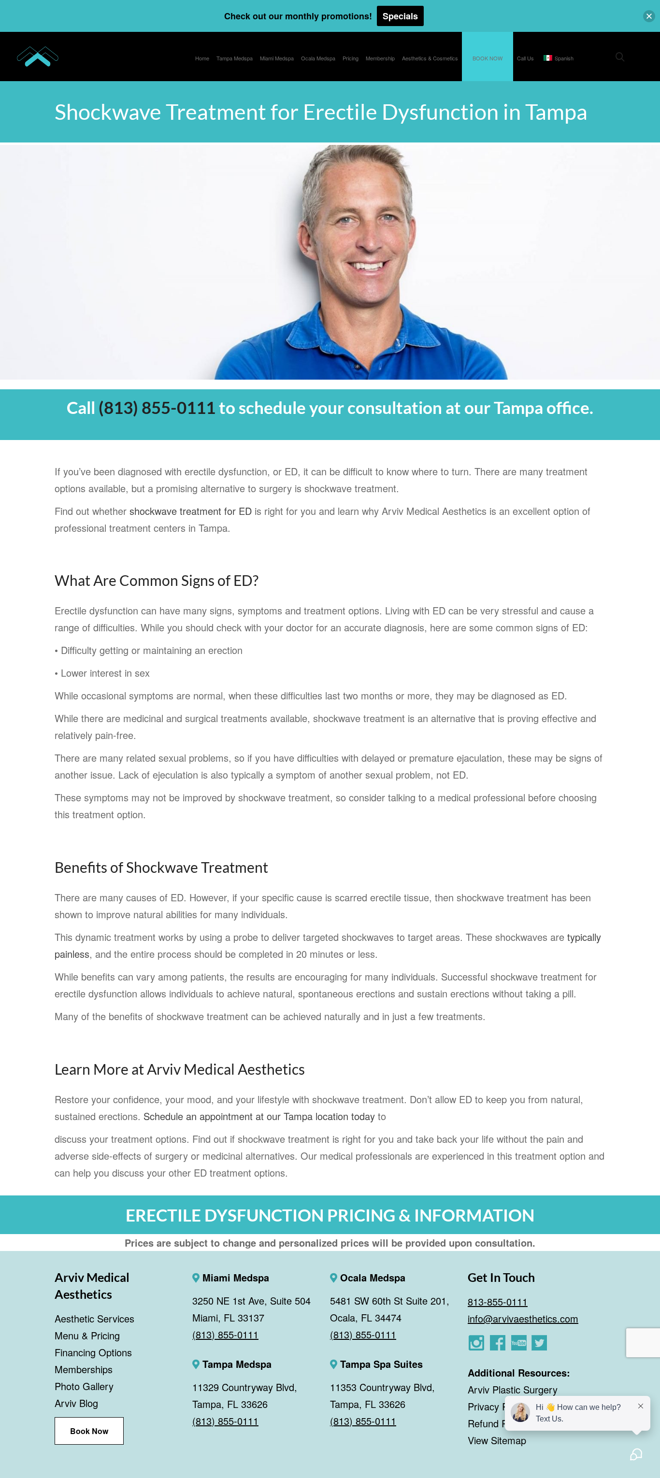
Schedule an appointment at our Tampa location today (259, 1116)
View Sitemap (497, 1440)
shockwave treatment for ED (190, 511)
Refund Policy (497, 1423)
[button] (649, 16)
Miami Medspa (234, 1277)
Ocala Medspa (371, 1277)
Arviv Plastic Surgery (513, 1389)
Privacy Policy (497, 1406)
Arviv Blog (76, 1403)
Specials (400, 16)
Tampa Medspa (236, 1364)
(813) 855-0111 (157, 407)
